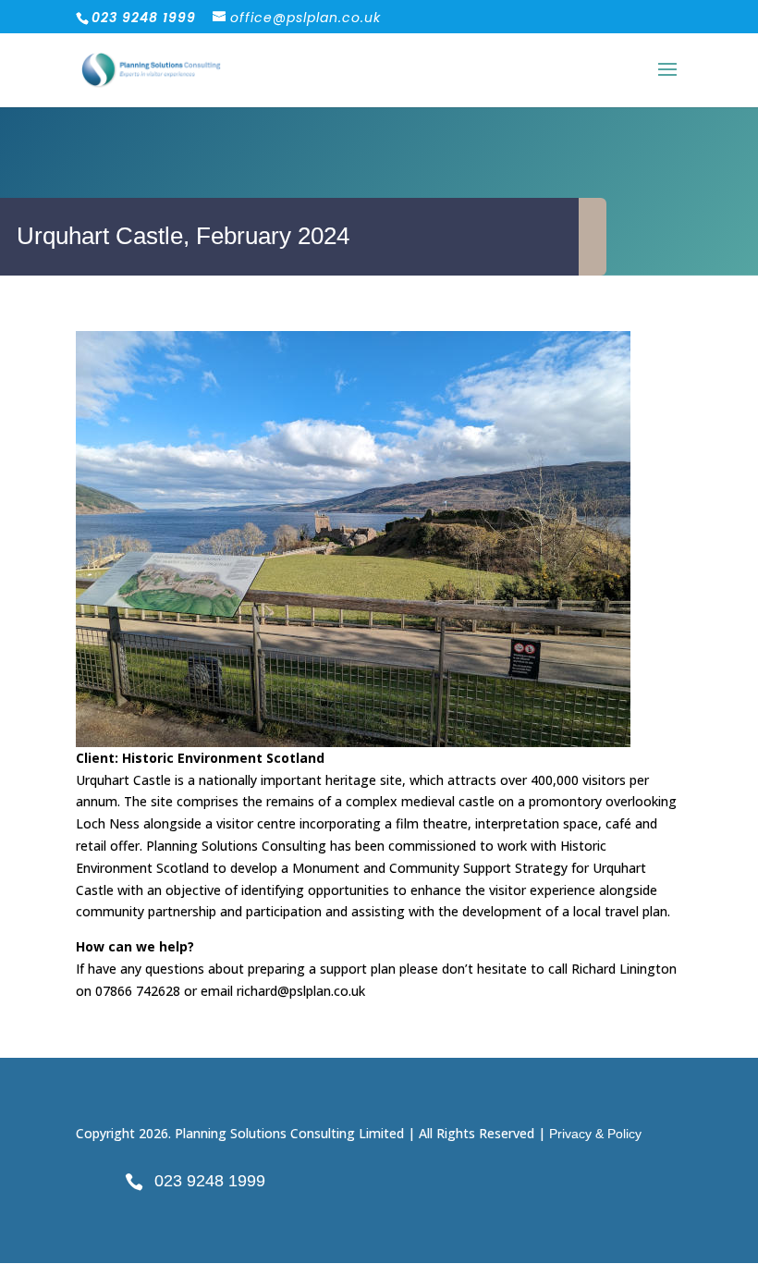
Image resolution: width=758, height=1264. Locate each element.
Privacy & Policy (595, 1133)
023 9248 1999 (209, 1181)
